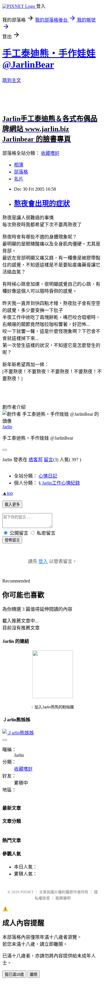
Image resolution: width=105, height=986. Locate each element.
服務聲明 (63, 898)
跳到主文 (11, 80)
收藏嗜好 (50, 153)
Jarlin (7, 426)
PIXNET (27, 892)
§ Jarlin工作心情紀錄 (59, 482)
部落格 (21, 171)
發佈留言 (12, 540)
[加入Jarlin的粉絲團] (52, 696)
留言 (48, 459)
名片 (18, 178)
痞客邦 (36, 459)
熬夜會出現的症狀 (42, 203)
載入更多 (12, 504)
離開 (33, 974)
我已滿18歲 (14, 974)
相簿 (18, 164)
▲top (7, 493)
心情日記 (47, 475)
